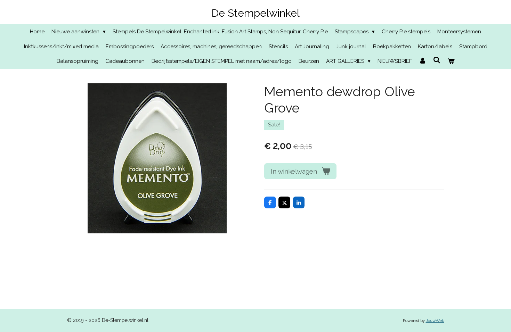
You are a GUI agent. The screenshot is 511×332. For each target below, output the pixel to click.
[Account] (422, 61)
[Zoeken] (437, 60)
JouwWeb (435, 320)
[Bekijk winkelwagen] (451, 61)
